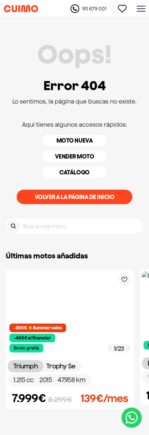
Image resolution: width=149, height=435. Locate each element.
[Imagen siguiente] (128, 348)
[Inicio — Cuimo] (21, 8)
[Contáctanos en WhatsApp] (132, 417)
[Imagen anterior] (110, 348)
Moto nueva (74, 140)
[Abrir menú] (141, 8)
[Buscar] (13, 226)
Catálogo (74, 172)
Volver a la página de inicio (75, 197)
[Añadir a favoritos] (124, 279)
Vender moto (74, 156)
